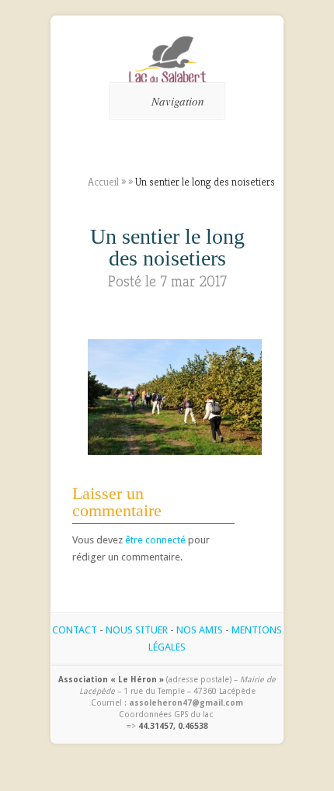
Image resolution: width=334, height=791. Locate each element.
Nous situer (137, 630)
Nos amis (199, 630)
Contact (74, 630)
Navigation (177, 101)
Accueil (103, 182)
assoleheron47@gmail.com (186, 702)
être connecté (155, 540)
